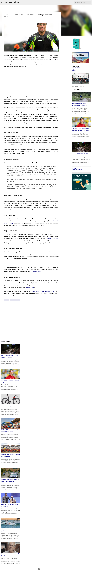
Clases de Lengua (76, 67)
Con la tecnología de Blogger (47, 569)
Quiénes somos (75, 170)
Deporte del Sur (12, 2)
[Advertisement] (31, 329)
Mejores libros (75, 69)
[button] (5, 19)
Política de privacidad (77, 169)
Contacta (74, 168)
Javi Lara (74, 70)
